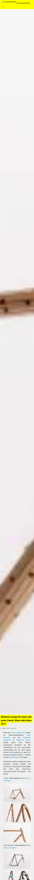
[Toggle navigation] (3, 6)
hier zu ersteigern (9, 848)
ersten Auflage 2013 (18, 733)
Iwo (15, 728)
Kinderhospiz (13, 757)
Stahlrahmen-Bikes (23, 3)
